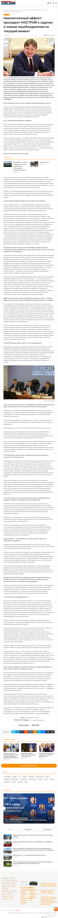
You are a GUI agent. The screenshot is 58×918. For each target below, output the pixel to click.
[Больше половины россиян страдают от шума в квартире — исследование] (7, 844)
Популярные (28, 829)
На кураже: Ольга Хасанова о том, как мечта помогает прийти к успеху (46, 755)
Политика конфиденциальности (44, 912)
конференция (7, 781)
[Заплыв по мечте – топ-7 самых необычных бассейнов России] (7, 857)
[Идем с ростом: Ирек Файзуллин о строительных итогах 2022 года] (29, 747)
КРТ (20, 776)
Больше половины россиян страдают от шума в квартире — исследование (32, 841)
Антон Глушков (24, 725)
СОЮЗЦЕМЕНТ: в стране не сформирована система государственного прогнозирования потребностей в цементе (20, 166)
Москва (47, 776)
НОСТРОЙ (36, 725)
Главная (6, 10)
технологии (20, 781)
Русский (45, 917)
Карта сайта (24, 912)
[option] (29, 808)
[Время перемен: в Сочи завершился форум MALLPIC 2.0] (33, 883)
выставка (40, 779)
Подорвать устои (44, 162)
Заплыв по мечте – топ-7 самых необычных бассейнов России (29, 855)
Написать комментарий (29, 765)
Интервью (11, 10)
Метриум (25, 776)
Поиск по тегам (32, 912)
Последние (10, 829)
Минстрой (31, 776)
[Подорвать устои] (34, 164)
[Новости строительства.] (8, 3)
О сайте (10, 912)
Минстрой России (40, 776)
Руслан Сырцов (14, 779)
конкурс (51, 779)
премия (14, 781)
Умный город (23, 779)
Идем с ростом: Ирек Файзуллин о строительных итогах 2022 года (28, 755)
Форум (54, 912)
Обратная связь (16, 912)
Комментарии (47, 829)
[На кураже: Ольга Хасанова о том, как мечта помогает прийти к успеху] (47, 747)
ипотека (46, 779)
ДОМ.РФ (15, 776)
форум (26, 781)
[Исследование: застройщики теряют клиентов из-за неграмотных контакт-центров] (24, 883)
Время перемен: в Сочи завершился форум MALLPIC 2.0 (34, 894)
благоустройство (32, 779)
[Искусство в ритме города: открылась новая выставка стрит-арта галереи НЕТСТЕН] (7, 837)
